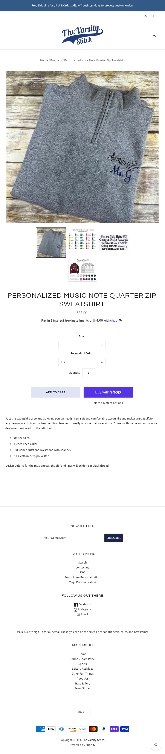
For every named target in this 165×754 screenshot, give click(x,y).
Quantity (74, 373)
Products (56, 60)
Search (82, 562)
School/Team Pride (82, 659)
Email (84, 614)
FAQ (82, 572)
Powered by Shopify (82, 745)
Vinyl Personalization (82, 582)
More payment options (108, 403)
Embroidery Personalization (82, 577)
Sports (82, 664)
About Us (83, 679)
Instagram (84, 609)
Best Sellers (82, 683)
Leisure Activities (82, 669)
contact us (82, 567)
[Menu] (9, 35)
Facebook (84, 604)
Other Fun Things (83, 674)
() (149, 16)
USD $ (80, 712)
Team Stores (82, 688)
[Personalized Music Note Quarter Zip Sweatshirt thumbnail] (51, 242)
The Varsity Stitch (93, 740)
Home (44, 60)
